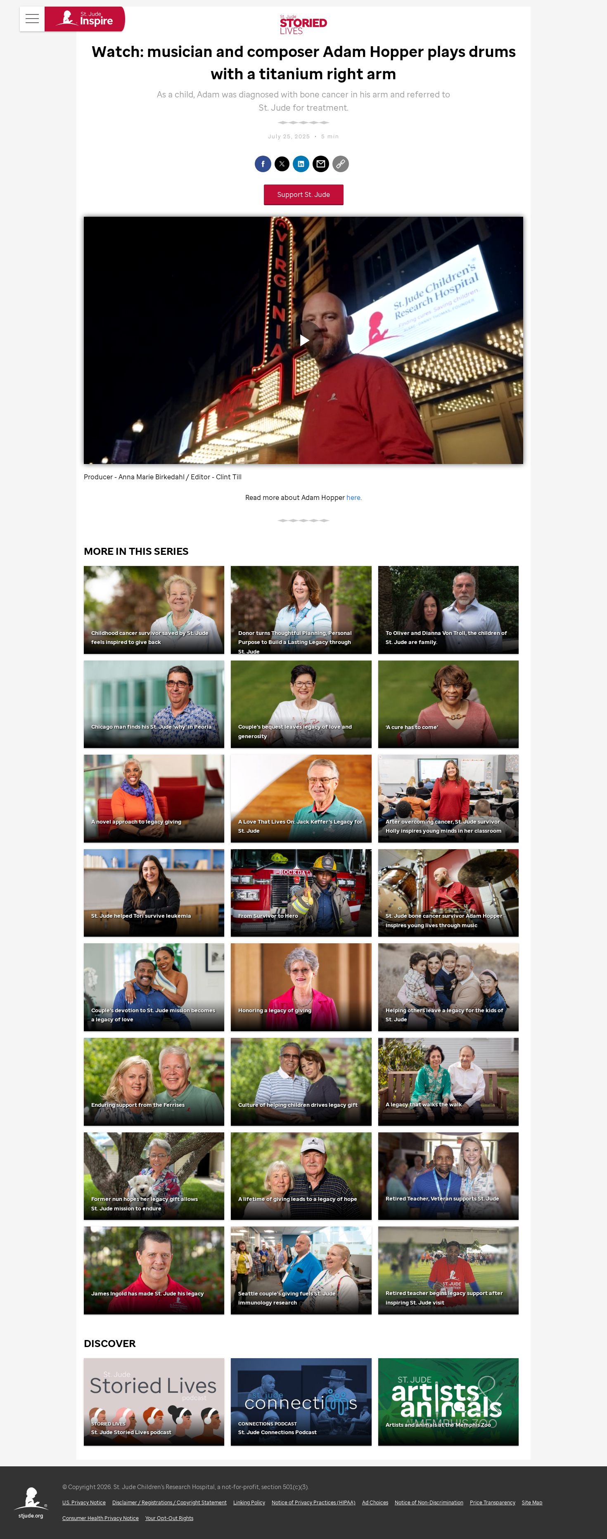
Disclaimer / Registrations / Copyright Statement (169, 1502)
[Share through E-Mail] (321, 164)
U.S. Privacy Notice (84, 1502)
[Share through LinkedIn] (301, 164)
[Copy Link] (340, 164)
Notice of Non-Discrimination (429, 1502)
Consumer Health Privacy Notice (100, 1518)
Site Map (532, 1502)
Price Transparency (492, 1502)
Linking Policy (249, 1502)
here (353, 497)
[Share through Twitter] (282, 163)
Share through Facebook (263, 164)
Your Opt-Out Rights (169, 1518)
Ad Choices (375, 1502)
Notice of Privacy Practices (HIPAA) (314, 1502)
